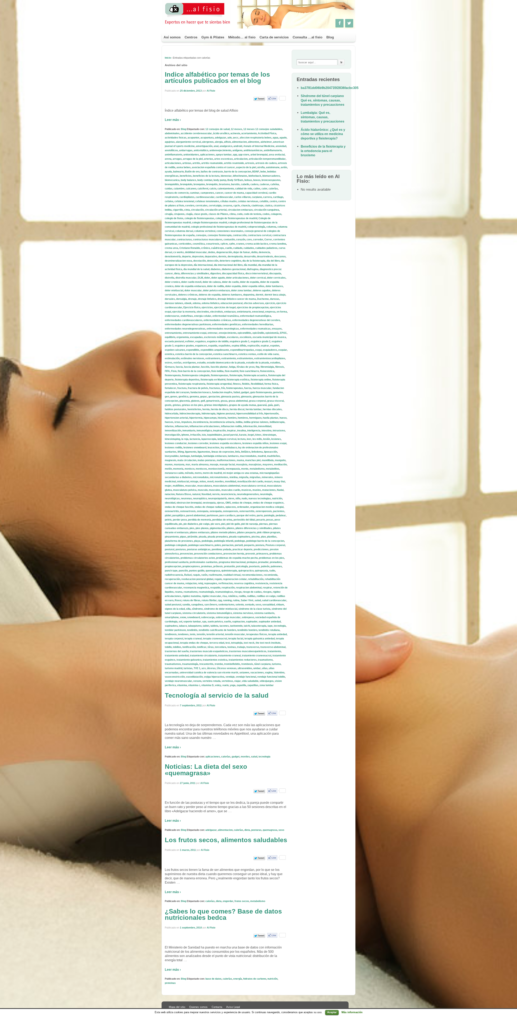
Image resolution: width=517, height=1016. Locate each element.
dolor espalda (233, 286)
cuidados (249, 248)
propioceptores (191, 566)
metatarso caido (174, 473)
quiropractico (246, 570)
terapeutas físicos (256, 634)
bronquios (199, 184)
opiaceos (230, 507)
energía (237, 978)
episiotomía (272, 333)
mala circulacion (186, 460)
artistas (186, 163)
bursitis (235, 184)
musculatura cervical (253, 485)
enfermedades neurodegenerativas (185, 328)
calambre (179, 188)
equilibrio (170, 337)
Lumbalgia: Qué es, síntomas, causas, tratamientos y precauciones (322, 117)
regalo (218, 579)
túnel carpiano (262, 664)
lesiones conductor (176, 443)
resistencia (261, 583)
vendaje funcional (246, 676)
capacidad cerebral (256, 192)
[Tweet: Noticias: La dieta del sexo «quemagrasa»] (259, 791)
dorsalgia (181, 299)
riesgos (267, 591)
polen (217, 545)
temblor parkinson (175, 630)
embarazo (230, 311)
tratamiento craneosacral (256, 655)
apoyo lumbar (224, 154)
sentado (249, 604)
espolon (274, 345)
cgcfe (236, 205)
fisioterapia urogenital (219, 383)
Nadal (280, 490)
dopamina (248, 294)
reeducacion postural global (197, 579)
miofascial (183, 481)
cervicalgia (215, 205)
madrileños (273, 456)
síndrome (197, 608)
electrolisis (216, 311)
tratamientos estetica (215, 659)
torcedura (220, 647)
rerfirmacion (225, 583)
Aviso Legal (233, 1007)
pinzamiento (172, 536)
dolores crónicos (188, 294)
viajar (237, 681)
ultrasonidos (245, 668)
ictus (177, 422)
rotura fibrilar (209, 600)
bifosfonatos (240, 175)
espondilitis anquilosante (215, 350)
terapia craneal (193, 638)
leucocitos (214, 447)
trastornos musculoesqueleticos (247, 651)
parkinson (212, 515)
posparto (249, 545)
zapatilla (241, 685)
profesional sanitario (176, 562)
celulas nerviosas (248, 201)
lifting (181, 451)
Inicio (168, 57)
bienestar (226, 175)
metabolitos (272, 468)
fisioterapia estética (238, 379)
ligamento (190, 451)
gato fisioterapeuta (261, 392)
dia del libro (273, 260)
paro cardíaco (227, 515)
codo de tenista (252, 214)
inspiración (219, 430)
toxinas (231, 647)
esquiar (282, 350)
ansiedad (281, 146)
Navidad (206, 494)
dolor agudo (218, 277)
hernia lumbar (254, 409)
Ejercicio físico (191, 307)
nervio (216, 494)
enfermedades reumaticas (255, 328)
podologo (239, 541)
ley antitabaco (229, 447)
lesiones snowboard (194, 447)
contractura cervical (259, 235)
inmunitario (188, 430)
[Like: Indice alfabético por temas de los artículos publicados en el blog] (272, 98)
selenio (239, 604)
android (237, 146)
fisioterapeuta (173, 375)
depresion (198, 256)
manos (169, 464)
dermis (222, 256)
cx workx (178, 252)
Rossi (178, 600)
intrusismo (279, 430)
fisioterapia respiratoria (191, 383)
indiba (239, 422)
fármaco (169, 366)
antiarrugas (185, 150)
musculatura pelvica (185, 490)
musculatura (204, 485)
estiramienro (212, 358)
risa (224, 596)
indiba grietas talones (256, 422)
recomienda (270, 574)
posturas (180, 549)
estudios (275, 362)
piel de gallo (233, 524)
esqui (258, 350)
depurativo (211, 256)
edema (197, 303)
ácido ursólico (221, 133)
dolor (207, 277)
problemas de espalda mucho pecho (237, 558)
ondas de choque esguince (268, 502)
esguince (200, 341)
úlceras (211, 668)
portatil (239, 545)
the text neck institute (268, 642)
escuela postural (174, 341)
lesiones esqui (278, 443)
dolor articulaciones (237, 277)
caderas (264, 184)
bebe (263, 171)
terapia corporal (174, 638)
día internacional (203, 265)
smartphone (172, 617)
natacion (170, 494)
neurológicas (172, 498)
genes (173, 396)
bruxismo (224, 184)
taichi (247, 625)
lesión (266, 439)
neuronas (186, 498)
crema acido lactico (256, 243)
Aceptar (332, 1012)
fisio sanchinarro (249, 371)
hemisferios (194, 409)
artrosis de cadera (266, 163)
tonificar (201, 647)
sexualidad (268, 604)
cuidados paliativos (266, 248)
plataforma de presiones (179, 541)
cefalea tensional (184, 201)
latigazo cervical (227, 439)
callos (256, 188)
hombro (232, 417)
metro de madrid (212, 473)
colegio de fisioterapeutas (199, 218)
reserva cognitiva (244, 583)
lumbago (185, 456)
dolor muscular (193, 290)
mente (244, 468)
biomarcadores (271, 175)
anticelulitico (201, 150)
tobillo (168, 647)
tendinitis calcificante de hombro (217, 630)
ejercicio (270, 303)
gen (167, 396)
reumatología (206, 591)
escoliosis (245, 337)
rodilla (242, 596)
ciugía (189, 214)
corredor (258, 239)
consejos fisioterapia (220, 235)
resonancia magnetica (196, 587)
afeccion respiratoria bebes (255, 137)
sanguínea (197, 604)
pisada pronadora (218, 536)
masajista (241, 464)
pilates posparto (246, 532)
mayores (268, 464)
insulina (241, 430)
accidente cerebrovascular (196, 133)
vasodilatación (194, 676)
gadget (245, 392)
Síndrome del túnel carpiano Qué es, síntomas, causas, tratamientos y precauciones (322, 100)
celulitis (264, 201)
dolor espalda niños (253, 286)
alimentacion (239, 141)
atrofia (261, 167)
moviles (219, 481)
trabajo (241, 647)
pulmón (265, 566)
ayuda (168, 171)
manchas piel (253, 460)
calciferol (203, 188)
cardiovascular (224, 197)
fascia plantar (192, 366)
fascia (179, 366)
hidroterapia (208, 413)
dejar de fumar (241, 252)
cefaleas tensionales (207, 201)
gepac (203, 396)
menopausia (233, 468)
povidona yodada (221, 549)
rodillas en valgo (266, 596)
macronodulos (248, 456)
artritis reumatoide (212, 163)
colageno (276, 214)
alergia (219, 141)
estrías (177, 362)
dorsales (170, 299)
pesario (260, 519)
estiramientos (245, 358)
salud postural (173, 604)
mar (188, 464)
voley (218, 685)
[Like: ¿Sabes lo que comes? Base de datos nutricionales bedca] (272, 935)
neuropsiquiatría (217, 498)
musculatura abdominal (226, 485)
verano (197, 681)
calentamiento (226, 188)
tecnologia (280, 625)
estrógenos (189, 362)
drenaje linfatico (207, 299)
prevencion (186, 553)
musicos (246, 490)
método (189, 473)
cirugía (169, 214)
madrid (262, 456)
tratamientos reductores (243, 659)
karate (243, 434)
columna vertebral (204, 231)
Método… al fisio (241, 37)
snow (183, 617)
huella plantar (270, 417)
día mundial (250, 265)
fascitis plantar (219, 366)
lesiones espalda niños (255, 443)
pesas (269, 519)
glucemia (184, 400)
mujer (168, 485)
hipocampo (210, 417)
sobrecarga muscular (228, 617)
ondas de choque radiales (209, 507)
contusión (229, 239)
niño (237, 498)
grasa (224, 400)
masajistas (255, 464)
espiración (253, 345)
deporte (186, 256)
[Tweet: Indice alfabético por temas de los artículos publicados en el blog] (259, 99)
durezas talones (174, 303)
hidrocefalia (171, 413)
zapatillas (252, 685)
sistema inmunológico (219, 613)
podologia (207, 541)
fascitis (205, 366)
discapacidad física (233, 273)
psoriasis (254, 566)
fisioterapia (235, 375)
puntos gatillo (196, 570)
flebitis (246, 383)
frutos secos (241, 901)
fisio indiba (217, 371)
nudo (244, 498)
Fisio (174, 371)
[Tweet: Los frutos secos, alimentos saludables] (259, 858)
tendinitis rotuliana (269, 630)
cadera (254, 184)
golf (203, 400)
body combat (204, 180)
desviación (199, 260)
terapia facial (235, 638)
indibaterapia (277, 422)
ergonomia (183, 337)
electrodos (203, 311)
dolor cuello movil (191, 282)
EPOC (283, 333)
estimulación (172, 358)
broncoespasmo (271, 180)
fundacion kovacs (200, 392)
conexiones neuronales (229, 231)
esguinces (201, 345)
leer (249, 439)
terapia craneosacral (215, 638)
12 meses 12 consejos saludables (262, 129)
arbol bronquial (259, 154)
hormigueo (255, 417)
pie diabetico (190, 524)
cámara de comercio (177, 192)
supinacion (238, 621)
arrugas (177, 158)
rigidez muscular (211, 596)
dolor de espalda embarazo (190, 286)
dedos (211, 252)
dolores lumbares (232, 294)
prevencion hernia (233, 553)
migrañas (255, 477)
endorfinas (187, 316)
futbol (236, 392)
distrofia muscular (186, 277)
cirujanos (179, 214)
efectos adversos (254, 303)
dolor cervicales (276, 277)
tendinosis (171, 634)
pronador (263, 562)
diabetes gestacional (234, 269)
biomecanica (172, 180)
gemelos (278, 392)
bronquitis (212, 184)
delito (254, 252)
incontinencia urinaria (222, 422)
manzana (179, 464)
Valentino (279, 672)
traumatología (190, 664)
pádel (168, 515)
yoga (232, 685)
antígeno (237, 150)
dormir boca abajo (275, 294)
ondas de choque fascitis (179, 507)
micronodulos (201, 477)
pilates (230, 528)
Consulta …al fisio (307, 37)
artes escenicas (223, 158)
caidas (168, 188)
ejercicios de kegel (225, 307)
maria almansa (200, 464)
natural (196, 494)
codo (240, 214)
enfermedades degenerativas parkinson (188, 324)
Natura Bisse (183, 494)
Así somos (172, 37)
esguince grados (184, 345)
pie (180, 524)
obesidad (170, 502)
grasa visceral (275, 400)
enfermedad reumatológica (255, 316)
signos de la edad (175, 608)
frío (223, 388)
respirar (267, 587)
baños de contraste (212, 171)
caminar (194, 192)
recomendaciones (252, 574)
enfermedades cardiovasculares (183, 320)
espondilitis (192, 350)
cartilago (278, 197)
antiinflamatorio (273, 150)
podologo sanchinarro (200, 545)
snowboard (193, 617)
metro (198, 473)
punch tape (171, 570)
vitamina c (194, 685)
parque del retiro (245, 515)
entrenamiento (173, 333)
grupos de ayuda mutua (242, 405)
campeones (207, 192)
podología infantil (223, 541)
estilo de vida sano (268, 354)
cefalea (169, 201)
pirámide (192, 536)
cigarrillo (178, 209)
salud (258, 600)
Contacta (217, 1007)
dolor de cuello (230, 282)
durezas (274, 299)
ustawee (244, 672)
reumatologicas (224, 591)
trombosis (247, 664)
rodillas (251, 596)
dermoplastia (235, 256)
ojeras (220, 502)
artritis (196, 163)
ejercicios (207, 307)
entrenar (213, 333)
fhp (257, 366)
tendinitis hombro (247, 630)
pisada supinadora (239, 536)
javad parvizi (230, 434)
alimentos (253, 141)
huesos (169, 422)
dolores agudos (262, 290)
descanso (280, 256)
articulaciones (173, 163)
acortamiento (249, 133)
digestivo (215, 273)
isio (204, 434)
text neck (249, 642)
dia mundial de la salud (196, 269)
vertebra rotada (212, 681)
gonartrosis (213, 400)
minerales (267, 477)
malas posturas (206, 460)
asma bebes (184, 167)
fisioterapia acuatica (255, 375)
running (227, 600)
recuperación (172, 579)
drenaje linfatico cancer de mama (237, 299)
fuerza (247, 388)
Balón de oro (192, 171)
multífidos (178, 485)
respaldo (215, 587)
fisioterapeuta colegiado (196, 375)
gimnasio (246, 396)
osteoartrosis (188, 511)
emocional (258, 311)
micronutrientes (219, 477)
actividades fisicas (175, 137)
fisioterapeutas (219, 375)
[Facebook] (339, 23)
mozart (268, 481)
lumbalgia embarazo (215, 456)
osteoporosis (230, 511)
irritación (195, 434)
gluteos (195, 400)
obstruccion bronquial (189, 502)
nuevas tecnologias (259, 498)
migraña (243, 477)
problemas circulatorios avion (198, 558)
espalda (212, 345)
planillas (271, 536)
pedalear (281, 515)
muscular (190, 485)
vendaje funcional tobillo (271, 676)
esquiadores (270, 350)
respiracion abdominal (249, 587)
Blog (330, 37)
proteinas (206, 566)
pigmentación (217, 528)
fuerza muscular (262, 388)
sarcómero (210, 604)
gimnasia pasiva (230, 396)
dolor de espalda (249, 282)
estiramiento (228, 358)
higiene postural (226, 413)
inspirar (231, 430)
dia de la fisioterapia (253, 260)
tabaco (183, 625)
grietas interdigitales (216, 405)
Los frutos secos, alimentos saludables (226, 840)
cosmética (199, 243)
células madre (228, 201)
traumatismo (265, 659)
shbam (280, 604)
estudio (201, 362)
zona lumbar (267, 685)
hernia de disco (219, 409)
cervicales (201, 205)
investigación (172, 434)
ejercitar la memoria (183, 311)
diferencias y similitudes (195, 273)
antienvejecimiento (220, 150)
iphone (185, 434)
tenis (192, 634)
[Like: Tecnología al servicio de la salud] (272, 713)
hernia (206, 409)
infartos (169, 426)
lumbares (233, 456)
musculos (214, 490)
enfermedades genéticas (226, 324)
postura (259, 545)
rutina (236, 600)
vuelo (225, 685)
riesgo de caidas (252, 591)
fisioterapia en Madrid (213, 379)
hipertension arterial (176, 417)
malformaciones (226, 460)
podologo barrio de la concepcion (265, 541)
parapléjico (178, 515)
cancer (219, 192)
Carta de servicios (274, 37)
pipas (183, 536)
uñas (265, 668)
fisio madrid (231, 371)
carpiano (257, 197)
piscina (255, 536)
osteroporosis (264, 511)
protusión (229, 566)
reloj (200, 583)
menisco (189, 468)
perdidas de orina (222, 519)
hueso (283, 417)
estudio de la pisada (257, 362)
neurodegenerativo (248, 494)
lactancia (195, 439)
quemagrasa (213, 570)
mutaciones (269, 490)
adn (229, 137)
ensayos (277, 328)
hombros (243, 417)
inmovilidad (264, 426)
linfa (237, 451)
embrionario (244, 311)
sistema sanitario (264, 613)
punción (183, 570)
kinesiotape (269, 434)
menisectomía (216, 468)
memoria (178, 468)
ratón (204, 574)
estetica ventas (247, 354)
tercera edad (216, 642)
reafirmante (215, 574)
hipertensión (271, 413)
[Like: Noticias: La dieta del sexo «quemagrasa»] (272, 790)
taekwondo (236, 625)
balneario (178, 171)
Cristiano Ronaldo (189, 248)
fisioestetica (267, 371)
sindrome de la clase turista (254, 608)
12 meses (236, 129)
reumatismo (191, 591)
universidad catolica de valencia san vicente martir (209, 672)
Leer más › (173, 119)
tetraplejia (237, 642)
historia (222, 417)
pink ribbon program (268, 532)
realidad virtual (232, 574)
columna (271, 226)
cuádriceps (217, 248)
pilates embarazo (199, 532)
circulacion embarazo (240, 209)
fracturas (214, 388)
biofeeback (254, 175)
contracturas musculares (207, 239)
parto (260, 515)
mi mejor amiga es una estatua (240, 473)
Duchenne (263, 299)
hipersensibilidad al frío (249, 413)
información (250, 426)
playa (197, 541)
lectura (241, 439)
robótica (232, 596)
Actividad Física (267, 133)
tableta (214, 625)
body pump (219, 180)
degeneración (224, 252)
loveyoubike (172, 456)
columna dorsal (184, 231)
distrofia (169, 277)
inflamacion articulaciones (204, 426)
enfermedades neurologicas (223, 328)
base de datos (213, 978)
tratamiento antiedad (177, 655)
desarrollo (250, 256)
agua (275, 137)
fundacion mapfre (222, 392)
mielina (233, 477)
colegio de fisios (174, 218)
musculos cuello (230, 490)
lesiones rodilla (173, 447)
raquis (196, 574)
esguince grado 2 (260, 341)
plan (263, 536)
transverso (252, 647)
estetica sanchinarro (225, 354)
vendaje (230, 676)
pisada (202, 536)
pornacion (227, 545)
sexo (258, 604)
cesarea (227, 205)
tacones (224, 625)
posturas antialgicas (198, 549)
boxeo (256, 180)
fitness (237, 383)
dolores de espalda (210, 294)
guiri (276, 405)
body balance (188, 180)
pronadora (276, 562)
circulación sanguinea (266, 209)
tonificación (189, 647)
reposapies (210, 583)
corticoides (185, 243)
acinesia (235, 133)
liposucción (270, 451)
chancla (245, 205)
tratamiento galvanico (189, 659)
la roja (184, 439)
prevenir (250, 553)
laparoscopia (208, 439)
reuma (178, 591)
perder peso (180, 519)
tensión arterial (215, 634)
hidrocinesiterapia (190, 413)
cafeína (274, 184)
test (227, 642)
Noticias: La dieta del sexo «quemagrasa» (206, 770)
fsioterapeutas (234, 388)
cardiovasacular (205, 197)
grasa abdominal (238, 400)
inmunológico (204, 430)
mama (240, 460)
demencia (264, 252)
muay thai (279, 481)
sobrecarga (207, 617)
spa (204, 621)
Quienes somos (198, 1007)
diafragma (252, 269)
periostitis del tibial (244, 519)
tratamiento (274, 651)
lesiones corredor (198, 443)
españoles (224, 345)
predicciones (261, 549)
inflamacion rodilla (231, 426)
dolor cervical (258, 277)
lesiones (276, 439)
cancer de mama (234, 192)
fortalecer (170, 388)
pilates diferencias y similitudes (253, 528)
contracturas (184, 239)
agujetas (170, 141)
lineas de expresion (222, 451)
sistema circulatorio (193, 613)
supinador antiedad (270, 621)
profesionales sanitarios (204, 562)
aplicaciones (207, 154)
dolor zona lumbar (241, 290)
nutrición (277, 498)
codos (266, 214)
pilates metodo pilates (223, 532)
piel (223, 524)
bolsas (248, 180)
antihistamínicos (253, 150)
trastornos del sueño (177, 651)
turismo (276, 664)
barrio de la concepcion (237, 171)
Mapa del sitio (177, 1007)
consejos (201, 235)
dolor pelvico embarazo (216, 290)
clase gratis (200, 214)
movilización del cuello (250, 481)
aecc (236, 137)
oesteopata (209, 502)
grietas (177, 405)
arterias (208, 158)
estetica (169, 354)
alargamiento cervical (188, 141)
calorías (273, 188)
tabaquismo (195, 625)
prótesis (218, 566)
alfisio (227, 141)
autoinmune (273, 167)
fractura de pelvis (198, 388)
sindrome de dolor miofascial (220, 608)
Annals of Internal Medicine (258, 146)
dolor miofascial (174, 290)
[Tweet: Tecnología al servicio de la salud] (259, 713)
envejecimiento (227, 333)
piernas (263, 524)
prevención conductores (208, 553)
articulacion (241, 158)
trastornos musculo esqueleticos (209, 651)
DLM (200, 277)
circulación (197, 209)
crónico (205, 248)
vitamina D (207, 685)
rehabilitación (256, 579)
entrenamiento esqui (194, 333)
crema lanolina (277, 243)
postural (169, 549)
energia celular (202, 316)
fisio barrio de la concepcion (194, 371)
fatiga (232, 366)
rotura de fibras (191, 600)
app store (243, 154)
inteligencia (253, 430)
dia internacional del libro (228, 265)
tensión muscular (235, 634)
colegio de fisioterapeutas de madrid (236, 218)
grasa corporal (257, 400)
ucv (204, 668)
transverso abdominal (273, 647)
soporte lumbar (192, 621)
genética (183, 396)
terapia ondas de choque (194, 642)
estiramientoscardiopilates (269, 358)
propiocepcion (173, 566)
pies (191, 528)
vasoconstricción (175, 676)
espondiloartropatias (242, 350)
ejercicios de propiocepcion (253, 307)
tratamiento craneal (229, 655)
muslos (256, 490)
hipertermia (196, 417)
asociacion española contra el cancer (213, 167)
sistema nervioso (243, 613)
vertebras (227, 681)
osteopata (202, 511)
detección (212, 260)
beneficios (186, 175)
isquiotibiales (214, 434)
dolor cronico (172, 282)
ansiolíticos (171, 150)
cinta (187, 209)
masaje (214, 464)
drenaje (192, 299)
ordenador (243, 507)
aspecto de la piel (246, 167)
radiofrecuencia (174, 574)
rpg (220, 600)
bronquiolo (186, 184)
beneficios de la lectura (206, 175)
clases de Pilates (218, 214)
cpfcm (224, 243)
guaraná (262, 405)
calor (264, 188)
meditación (280, 464)
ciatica (268, 205)
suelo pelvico (215, 621)
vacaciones (257, 672)
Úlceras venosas (226, 668)
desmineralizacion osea (178, 260)
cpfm (232, 243)
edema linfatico (210, 303)
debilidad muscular (196, 252)
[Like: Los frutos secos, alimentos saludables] (272, 857)
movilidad (230, 481)
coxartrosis (212, 243)
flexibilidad (257, 383)
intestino (266, 430)
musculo (203, 490)
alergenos (208, 141)
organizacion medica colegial (267, 507)
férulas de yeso (245, 366)
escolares (233, 337)
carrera (267, 197)
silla (188, 608)
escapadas (196, 337)
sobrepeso (248, 617)
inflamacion (181, 426)
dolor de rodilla (215, 286)
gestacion (214, 396)
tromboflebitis (232, 664)
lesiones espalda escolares (225, 443)
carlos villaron (242, 197)
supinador (251, 621)
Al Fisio (211, 90)
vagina (269, 672)
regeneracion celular (235, 579)
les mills (257, 439)
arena (168, 158)
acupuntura (207, 137)
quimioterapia (229, 570)
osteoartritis (172, 511)
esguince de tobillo (217, 341)
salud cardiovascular (274, 600)
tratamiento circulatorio (203, 655)
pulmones (276, 566)
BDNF (255, 171)
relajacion (191, 583)
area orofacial (277, 154)
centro (273, 201)
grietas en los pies (192, 405)
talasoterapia (258, 625)
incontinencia (200, 422)
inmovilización (173, 430)
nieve (231, 498)
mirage (194, 481)
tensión (201, 634)
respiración (228, 587)
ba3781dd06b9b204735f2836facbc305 (329, 88)
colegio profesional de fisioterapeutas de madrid (218, 226)
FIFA (167, 371)
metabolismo (257, 468)
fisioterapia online (261, 379)
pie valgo (204, 524)
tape (270, 625)
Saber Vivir (247, 600)
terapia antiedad (277, 634)
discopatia (275, 273)
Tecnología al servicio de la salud (217, 695)
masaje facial (227, 464)
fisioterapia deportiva (187, 379)
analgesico (226, 146)
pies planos (202, 528)
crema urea (171, 248)
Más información (352, 1012)
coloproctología (256, 226)
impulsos (186, 422)
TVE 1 (197, 668)
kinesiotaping (172, 439)
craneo (240, 243)
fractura (182, 388)
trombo (219, 664)
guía (270, 405)
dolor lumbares (274, 286)
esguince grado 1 (239, 341)
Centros (191, 37)
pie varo (215, 524)
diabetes (216, 269)
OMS (228, 502)
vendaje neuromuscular (178, 681)
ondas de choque (242, 502)
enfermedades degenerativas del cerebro (256, 320)
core (249, 239)
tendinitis (192, 630)
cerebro (189, 205)
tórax (211, 647)
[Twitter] (349, 23)
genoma (194, 396)
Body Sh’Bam (235, 180)
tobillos (177, 647)
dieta (177, 273)
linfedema (257, 451)
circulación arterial (216, 209)
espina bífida (239, 345)
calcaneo (191, 188)
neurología (266, 494)
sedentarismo (226, 604)
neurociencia (228, 494)
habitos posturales (175, 409)
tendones (183, 634)
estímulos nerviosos (192, 358)
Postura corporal (275, 545)
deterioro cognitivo (230, 260)
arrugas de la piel (193, 158)
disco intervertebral (256, 273)
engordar (228, 901)
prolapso (252, 562)
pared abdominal (195, 515)
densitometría (173, 256)
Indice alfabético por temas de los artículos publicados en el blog (217, 77)
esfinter (189, 341)
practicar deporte (242, 549)
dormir (259, 294)
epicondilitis (244, 333)
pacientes (278, 511)
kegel (251, 434)
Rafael (188, 574)
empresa (270, 311)
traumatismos (173, 664)
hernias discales (272, 409)
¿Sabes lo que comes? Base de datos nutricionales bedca (223, 914)
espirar (265, 345)
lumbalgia (196, 456)
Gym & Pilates (212, 37)
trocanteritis (206, 664)
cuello (228, 248)
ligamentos (204, 451)
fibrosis (279, 366)
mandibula (268, 460)
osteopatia (216, 511)
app (235, 154)
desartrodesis (265, 256)
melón (168, 468)
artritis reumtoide (234, 163)
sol (180, 621)
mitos (203, 481)
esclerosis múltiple (215, 337)
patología (269, 515)
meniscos (201, 468)
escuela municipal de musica (269, 337)
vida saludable (250, 681)
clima (232, 214)
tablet (206, 625)
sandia (186, 604)
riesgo (238, 591)
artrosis (249, 163)
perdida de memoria (199, 519)
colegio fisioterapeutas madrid (209, 222)
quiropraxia (261, 570)
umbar (257, 668)
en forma (282, 311)
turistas (188, 668)
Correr (268, 239)
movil (210, 481)
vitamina (182, 685)
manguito (280, 460)
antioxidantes (191, 154)
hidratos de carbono (254, 978)
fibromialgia (267, 366)
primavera (262, 553)
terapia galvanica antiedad (259, 638)
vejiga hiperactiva (214, 676)
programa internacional (232, 562)
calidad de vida (243, 188)
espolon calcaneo (175, 350)
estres (168, 362)
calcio (212, 188)
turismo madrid (173, 668)
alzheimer (266, 141)
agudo (283, 137)
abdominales (172, 133)
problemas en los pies (271, 558)
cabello (245, 184)
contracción (240, 235)
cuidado (237, 248)
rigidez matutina (191, 596)
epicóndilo (258, 333)
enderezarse (172, 316)
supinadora (171, 625)
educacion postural (232, 303)
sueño (227, 621)
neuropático (200, 498)
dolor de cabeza (212, 282)
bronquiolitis (172, 184)
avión (284, 167)
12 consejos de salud (217, 129)
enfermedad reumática (225, 316)
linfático (245, 451)
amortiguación (204, 146)
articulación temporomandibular (267, 158)
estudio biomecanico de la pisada (226, 362)
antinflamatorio (173, 154)
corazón (240, 239)
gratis (168, 405)
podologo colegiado (176, 545)
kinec (258, 434)
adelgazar (220, 137)
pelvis (168, 519)
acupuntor (193, 137)
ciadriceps (257, 205)
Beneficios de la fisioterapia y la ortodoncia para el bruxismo (323, 151)
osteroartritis (246, 511)
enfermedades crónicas (217, 320)
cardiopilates (187, 197)
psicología (242, 566)
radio (272, 570)
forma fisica (271, 383)
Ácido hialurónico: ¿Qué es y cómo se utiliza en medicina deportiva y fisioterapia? (323, 134)
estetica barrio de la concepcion (193, 354)
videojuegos (267, 681)
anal (216, 146)
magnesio (170, 460)
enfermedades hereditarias (257, 324)
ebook (187, 303)
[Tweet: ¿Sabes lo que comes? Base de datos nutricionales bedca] (259, 936)
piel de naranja (249, 524)
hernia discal (237, 409)
